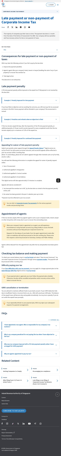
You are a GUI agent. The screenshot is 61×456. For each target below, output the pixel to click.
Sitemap (4, 429)
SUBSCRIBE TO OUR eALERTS (13, 411)
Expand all (55, 320)
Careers (4, 397)
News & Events (6, 400)
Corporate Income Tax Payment (13, 11)
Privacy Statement (7, 436)
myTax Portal (29, 257)
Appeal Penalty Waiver (36, 148)
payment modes (42, 259)
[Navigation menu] (57, 4)
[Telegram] (20, 27)
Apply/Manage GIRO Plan (9, 271)
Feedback (4, 419)
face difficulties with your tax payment (17, 268)
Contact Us (5, 416)
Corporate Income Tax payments (26, 203)
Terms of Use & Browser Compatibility (12, 439)
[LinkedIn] (16, 27)
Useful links (5, 403)
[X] (12, 27)
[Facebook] (8, 27)
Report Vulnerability (7, 432)
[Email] (29, 27)
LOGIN (51, 5)
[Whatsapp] (25, 27)
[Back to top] (57, 394)
